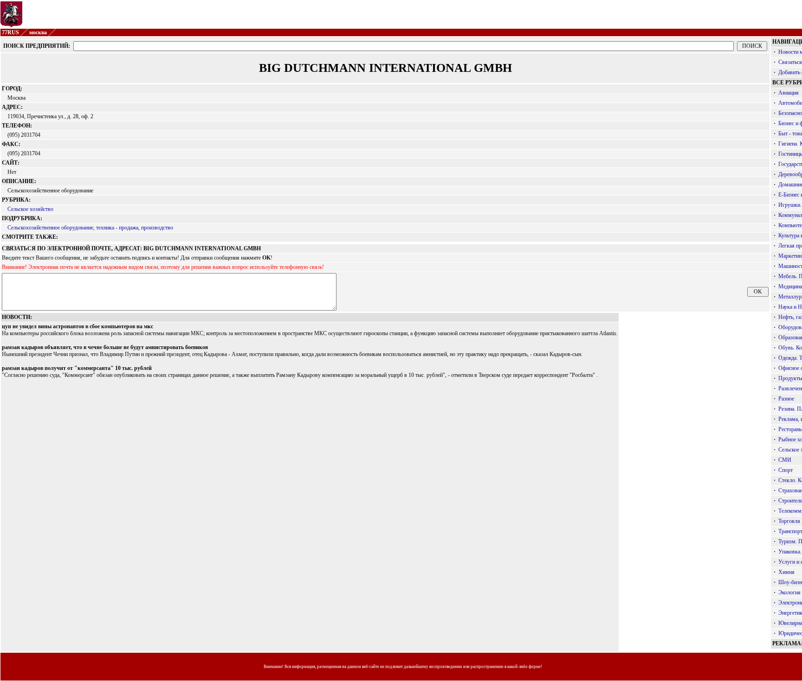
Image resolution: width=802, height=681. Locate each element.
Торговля (789, 521)
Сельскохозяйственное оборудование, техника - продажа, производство (90, 227)
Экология (789, 592)
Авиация (788, 92)
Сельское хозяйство (30, 209)
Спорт (785, 470)
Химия (786, 572)
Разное (786, 398)
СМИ (784, 460)
